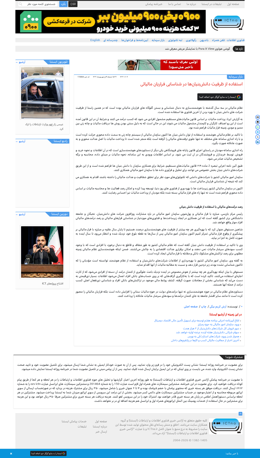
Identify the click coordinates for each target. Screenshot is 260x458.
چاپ (203, 306)
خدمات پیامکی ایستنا (74, 421)
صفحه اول (233, 4)
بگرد (63, 4)
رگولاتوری (191, 40)
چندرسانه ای (110, 40)
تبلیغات (82, 426)
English (95, 40)
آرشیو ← (20, 62)
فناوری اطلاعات (236, 40)
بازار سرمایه (158, 40)
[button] (130, 453)
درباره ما (191, 4)
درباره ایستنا (100, 426)
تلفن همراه (218, 40)
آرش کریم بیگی (217, 306)
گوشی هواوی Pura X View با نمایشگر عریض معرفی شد (197, 48)
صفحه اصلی (191, 306)
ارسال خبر (101, 431)
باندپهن (204, 40)
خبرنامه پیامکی (154, 4)
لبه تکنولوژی (175, 40)
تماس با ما (174, 4)
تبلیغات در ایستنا (212, 4)
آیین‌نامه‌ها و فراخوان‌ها (134, 40)
